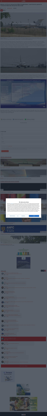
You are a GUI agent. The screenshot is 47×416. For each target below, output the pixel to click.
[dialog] (23, 208)
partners (12, 203)
